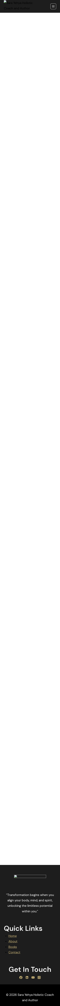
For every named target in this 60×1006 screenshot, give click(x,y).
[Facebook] (21, 978)
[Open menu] (53, 6)
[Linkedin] (27, 978)
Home (12, 936)
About (12, 941)
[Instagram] (39, 978)
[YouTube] (33, 978)
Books (12, 947)
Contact (14, 952)
